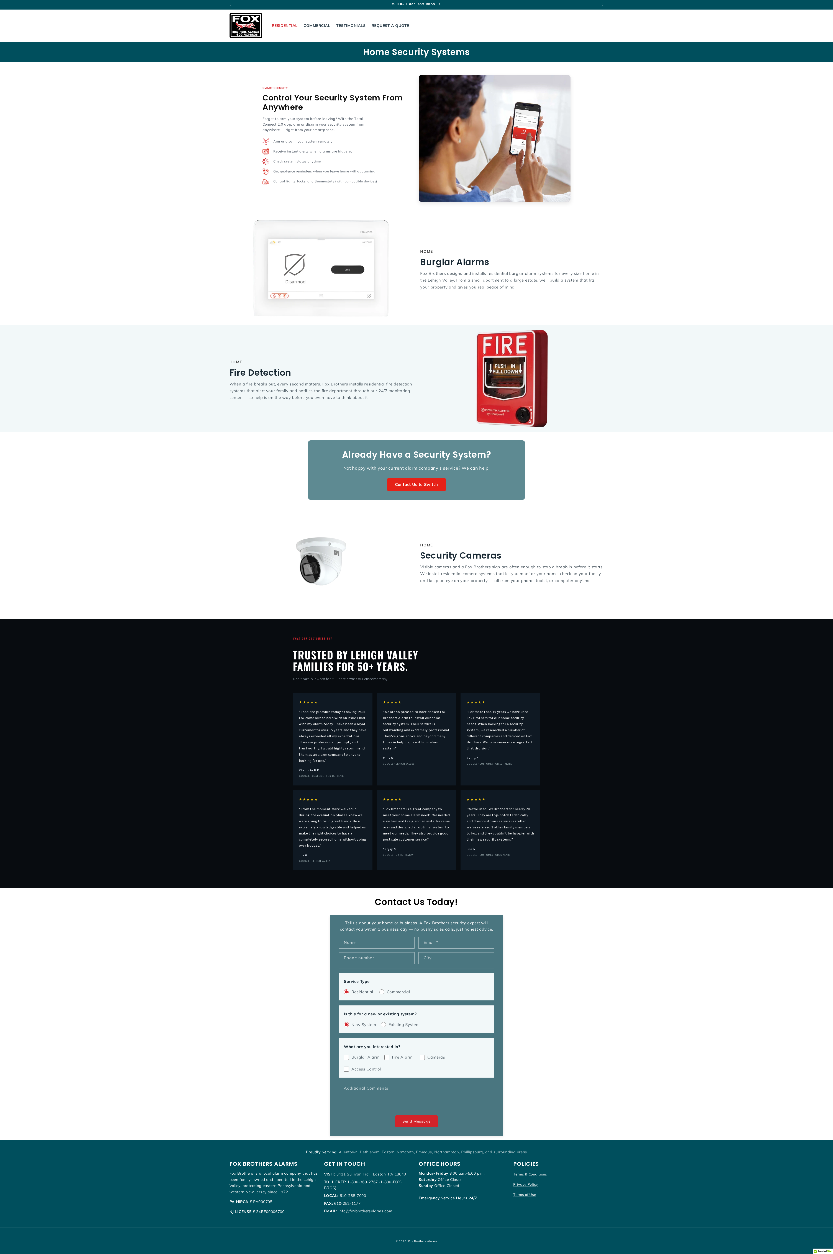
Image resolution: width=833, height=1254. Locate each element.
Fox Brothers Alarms (422, 1241)
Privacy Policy (525, 1184)
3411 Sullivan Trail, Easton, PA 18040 (371, 1174)
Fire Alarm (402, 1057)
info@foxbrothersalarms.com (365, 1211)
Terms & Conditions (530, 1174)
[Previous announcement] (230, 5)
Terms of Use (524, 1194)
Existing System (404, 1024)
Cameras (436, 1057)
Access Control (366, 1069)
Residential (362, 991)
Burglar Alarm (365, 1057)
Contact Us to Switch (416, 484)
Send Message (416, 1121)
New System (363, 1024)
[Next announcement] (602, 5)
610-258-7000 (353, 1195)
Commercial (398, 991)
